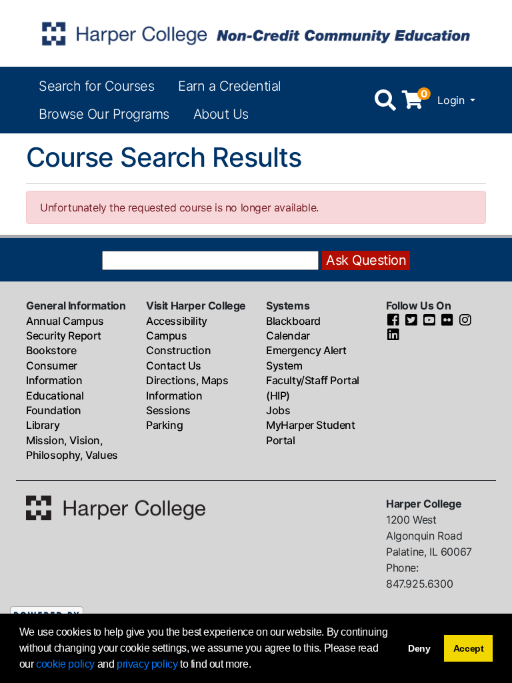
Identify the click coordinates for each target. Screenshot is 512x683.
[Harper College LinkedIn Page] (393, 335)
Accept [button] (468, 648)
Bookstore (51, 350)
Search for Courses (96, 86)
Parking (164, 425)
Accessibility (176, 320)
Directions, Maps (187, 380)
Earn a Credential (229, 86)
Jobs (278, 410)
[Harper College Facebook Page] (393, 320)
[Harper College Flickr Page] (447, 320)
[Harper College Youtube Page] (429, 320)
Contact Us (173, 365)
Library (42, 425)
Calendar (288, 335)
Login (452, 100)
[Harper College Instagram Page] (465, 320)
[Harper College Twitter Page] (411, 320)
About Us (221, 114)
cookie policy (65, 664)
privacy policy (147, 664)
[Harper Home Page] (115, 506)
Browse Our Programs (104, 114)
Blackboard (293, 320)
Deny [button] (419, 648)
